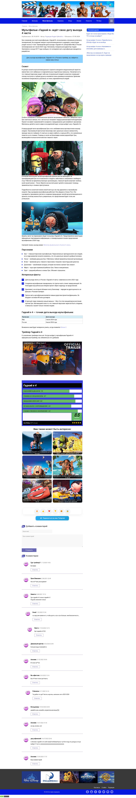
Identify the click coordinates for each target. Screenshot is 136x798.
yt (91, 791)
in (107, 791)
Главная (24, 21)
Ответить (35, 570)
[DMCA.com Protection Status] (4, 797)
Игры (70, 21)
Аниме (79, 21)
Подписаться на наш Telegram (54, 518)
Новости (89, 21)
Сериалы (60, 21)
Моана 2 (63, 327)
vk (111, 791)
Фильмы (35, 21)
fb (95, 791)
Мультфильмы (47, 21)
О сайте (104, 787)
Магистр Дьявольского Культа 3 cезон (56, 245)
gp (99, 791)
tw (103, 791)
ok (87, 791)
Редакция (111, 787)
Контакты (97, 787)
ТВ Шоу (98, 21)
